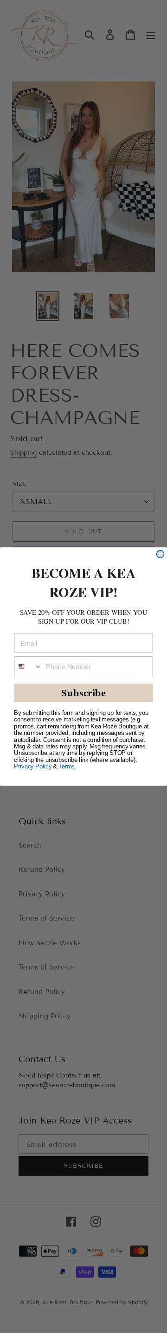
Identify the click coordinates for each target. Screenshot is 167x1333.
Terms (66, 766)
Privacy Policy (32, 766)
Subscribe (83, 693)
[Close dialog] (160, 554)
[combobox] (28, 666)
